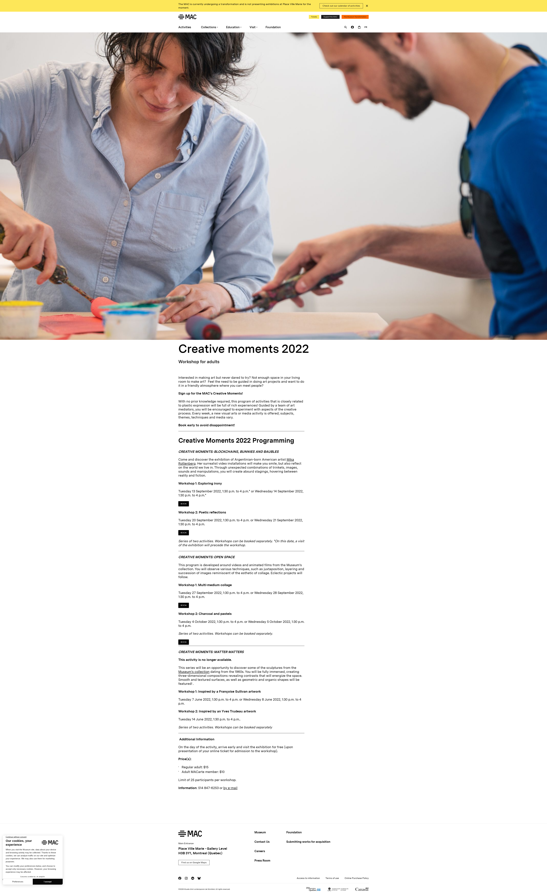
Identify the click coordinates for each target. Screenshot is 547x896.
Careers (259, 851)
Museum (260, 832)
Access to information (308, 878)
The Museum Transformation (355, 17)
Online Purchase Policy (357, 878)
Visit (253, 27)
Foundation (273, 27)
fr (365, 27)
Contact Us (262, 841)
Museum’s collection (194, 672)
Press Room (262, 860)
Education (233, 27)
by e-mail (230, 788)
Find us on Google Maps (194, 862)
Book (184, 504)
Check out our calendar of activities (341, 5)
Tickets (314, 17)
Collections (208, 27)
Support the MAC (330, 17)
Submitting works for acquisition (308, 841)
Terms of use (332, 878)
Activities (184, 27)
